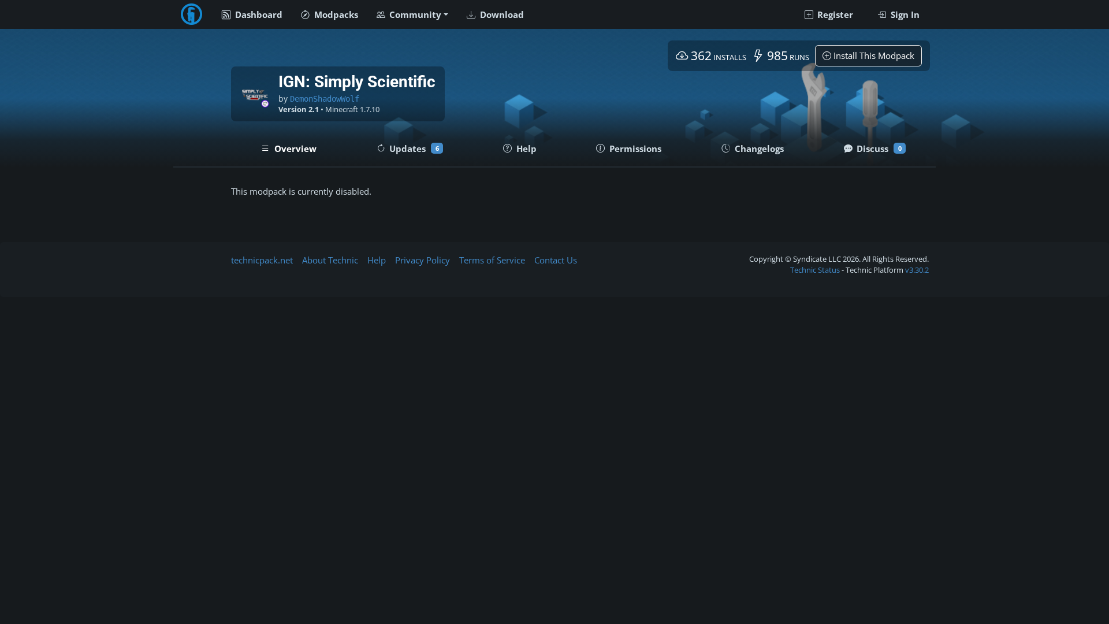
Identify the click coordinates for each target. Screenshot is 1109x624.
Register (834, 14)
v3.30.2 (917, 270)
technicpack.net (262, 260)
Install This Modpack (872, 55)
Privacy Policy (422, 260)
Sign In (904, 14)
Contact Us (555, 260)
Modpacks (335, 14)
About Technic (330, 260)
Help (376, 260)
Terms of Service (492, 260)
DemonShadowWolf (324, 98)
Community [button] (414, 14)
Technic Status (815, 270)
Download (501, 14)
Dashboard (257, 14)
